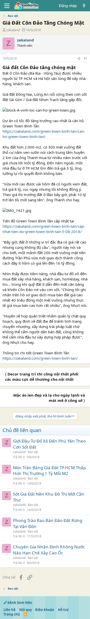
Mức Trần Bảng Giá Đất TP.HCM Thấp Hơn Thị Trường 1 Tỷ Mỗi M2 (49, 471)
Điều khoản (44, 609)
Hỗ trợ (63, 609)
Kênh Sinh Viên (19, 602)
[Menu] (7, 6)
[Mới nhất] (84, 5)
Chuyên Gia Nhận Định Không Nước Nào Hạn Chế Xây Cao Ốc (49, 550)
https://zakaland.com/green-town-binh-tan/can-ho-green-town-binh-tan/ (43, 134)
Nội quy (25, 609)
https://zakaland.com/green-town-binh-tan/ (40, 358)
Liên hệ (10, 609)
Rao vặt (33, 452)
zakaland (13, 30)
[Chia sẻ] (79, 59)
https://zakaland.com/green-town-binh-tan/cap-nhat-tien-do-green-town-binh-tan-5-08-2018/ (43, 229)
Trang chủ (12, 614)
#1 (86, 58)
